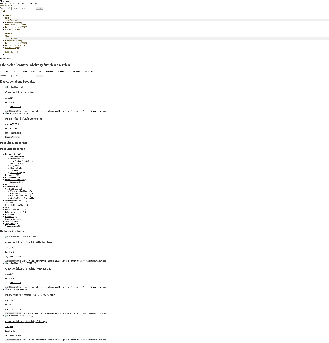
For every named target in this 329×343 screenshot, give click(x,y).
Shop (7, 18)
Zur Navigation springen (10, 3)
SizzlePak (14, 170)
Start (2, 59)
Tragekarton (10, 223)
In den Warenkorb (12, 137)
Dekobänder (15, 159)
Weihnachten (15, 173)
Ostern (8, 207)
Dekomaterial (10, 154)
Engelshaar (14, 166)
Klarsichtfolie (15, 182)
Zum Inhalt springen (28, 3)
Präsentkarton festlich (13, 210)
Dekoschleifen (16, 163)
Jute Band (9, 203)
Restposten (9, 217)
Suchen (39, 8)
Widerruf (13, 20)
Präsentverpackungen (13, 212)
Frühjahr (8, 184)
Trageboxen (10, 221)
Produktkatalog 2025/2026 (16, 25)
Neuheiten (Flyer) (12, 29)
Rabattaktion (10, 214)
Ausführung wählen (13, 111)
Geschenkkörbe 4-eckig (20, 193)
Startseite (8, 15)
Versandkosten (15, 107)
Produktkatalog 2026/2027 (16, 27)
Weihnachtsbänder (22, 161)
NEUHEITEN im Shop (14, 205)
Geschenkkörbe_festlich (20, 198)
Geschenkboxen (11, 186)
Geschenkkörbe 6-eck (19, 196)
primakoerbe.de (6, 6)
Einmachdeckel (11, 177)
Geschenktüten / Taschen (15, 200)
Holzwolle (14, 168)
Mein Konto (5, 1)
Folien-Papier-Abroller (14, 180)
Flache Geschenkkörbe (19, 191)
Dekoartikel (15, 156)
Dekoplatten (10, 175)
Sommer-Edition (12, 219)
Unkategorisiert (11, 226)
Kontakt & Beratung (13, 22)
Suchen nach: (5, 8)
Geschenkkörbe (11, 189)
